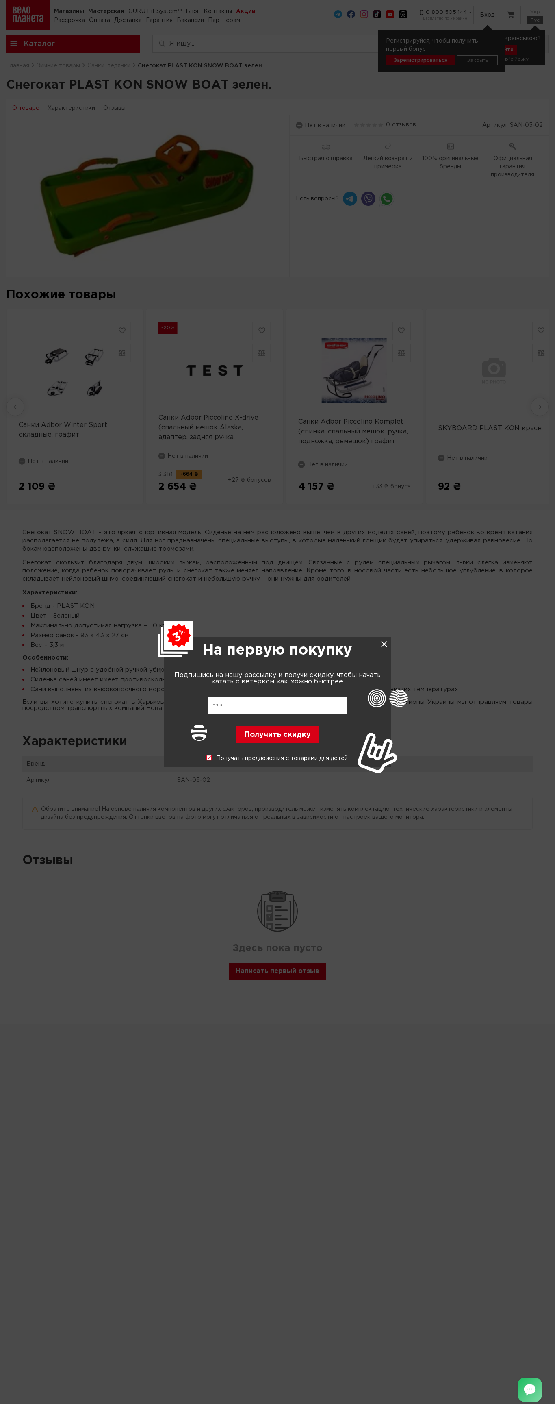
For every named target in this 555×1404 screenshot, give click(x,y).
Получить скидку (277, 734)
